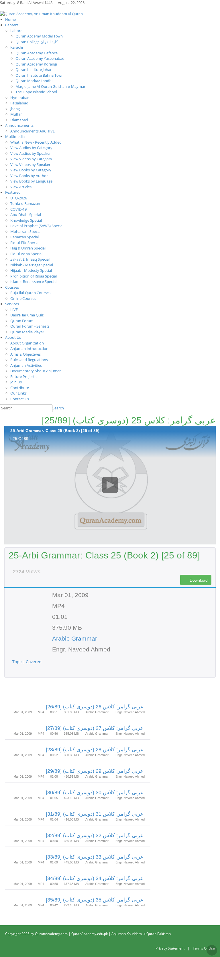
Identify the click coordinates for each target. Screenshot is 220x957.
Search (58, 408)
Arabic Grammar (74, 638)
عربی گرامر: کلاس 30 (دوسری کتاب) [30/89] (95, 792)
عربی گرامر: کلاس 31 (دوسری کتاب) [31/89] (95, 814)
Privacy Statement (170, 948)
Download (198, 580)
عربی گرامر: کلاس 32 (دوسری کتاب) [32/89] (95, 835)
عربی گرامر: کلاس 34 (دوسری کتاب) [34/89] (95, 878)
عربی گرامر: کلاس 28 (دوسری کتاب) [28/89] (95, 749)
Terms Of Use (204, 948)
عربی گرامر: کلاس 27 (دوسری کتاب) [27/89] (95, 728)
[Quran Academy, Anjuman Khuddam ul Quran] (41, 13)
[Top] (212, 950)
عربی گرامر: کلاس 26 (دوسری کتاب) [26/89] (95, 707)
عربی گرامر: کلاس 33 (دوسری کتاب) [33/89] (95, 857)
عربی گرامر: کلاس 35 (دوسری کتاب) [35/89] (95, 900)
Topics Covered (27, 661)
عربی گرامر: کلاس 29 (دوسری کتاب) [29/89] (95, 771)
